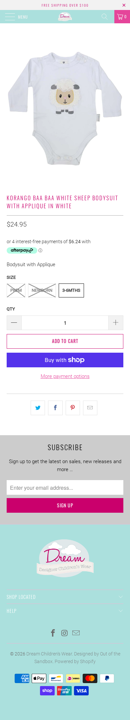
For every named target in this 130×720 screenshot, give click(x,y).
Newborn (42, 290)
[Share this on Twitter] (38, 408)
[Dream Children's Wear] (65, 16)
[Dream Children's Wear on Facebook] (53, 634)
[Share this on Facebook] (55, 408)
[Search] (107, 17)
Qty (11, 308)
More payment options (65, 376)
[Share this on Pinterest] (73, 408)
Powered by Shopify (75, 661)
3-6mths (71, 290)
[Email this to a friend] (90, 408)
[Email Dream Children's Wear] (76, 634)
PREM (16, 290)
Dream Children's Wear (49, 653)
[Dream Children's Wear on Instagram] (65, 634)
